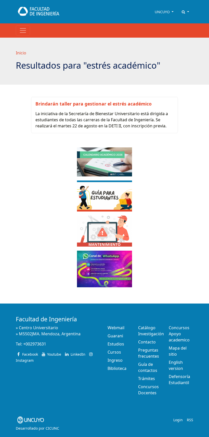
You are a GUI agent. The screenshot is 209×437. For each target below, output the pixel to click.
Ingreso (115, 360)
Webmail (116, 327)
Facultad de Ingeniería (46, 319)
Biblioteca (117, 368)
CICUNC (52, 428)
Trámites (146, 378)
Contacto (147, 342)
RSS (190, 419)
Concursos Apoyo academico (179, 334)
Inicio (21, 53)
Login (178, 419)
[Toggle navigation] (23, 30)
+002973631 (34, 344)
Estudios (116, 344)
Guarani (115, 336)
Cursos (114, 352)
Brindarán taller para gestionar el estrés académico (93, 104)
